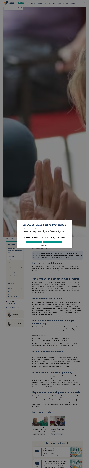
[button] (44, 245)
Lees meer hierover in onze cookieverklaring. (52, 234)
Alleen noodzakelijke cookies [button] (52, 241)
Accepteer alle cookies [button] (34, 241)
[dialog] (44, 234)
